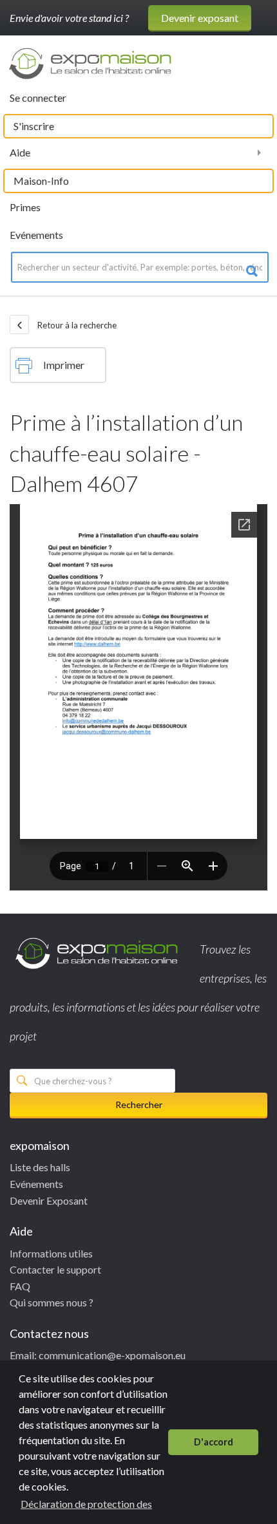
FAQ (20, 1286)
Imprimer (63, 365)
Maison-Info (41, 180)
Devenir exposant (199, 18)
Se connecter (38, 97)
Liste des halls (40, 1167)
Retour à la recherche (76, 325)
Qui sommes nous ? (51, 1302)
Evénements (36, 235)
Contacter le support (55, 1269)
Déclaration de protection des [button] (86, 1504)
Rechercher (138, 1104)
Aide (20, 152)
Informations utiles (51, 1253)
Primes (25, 207)
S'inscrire (34, 126)
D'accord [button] (213, 1441)
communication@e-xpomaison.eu (112, 1355)
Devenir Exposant (49, 1200)
